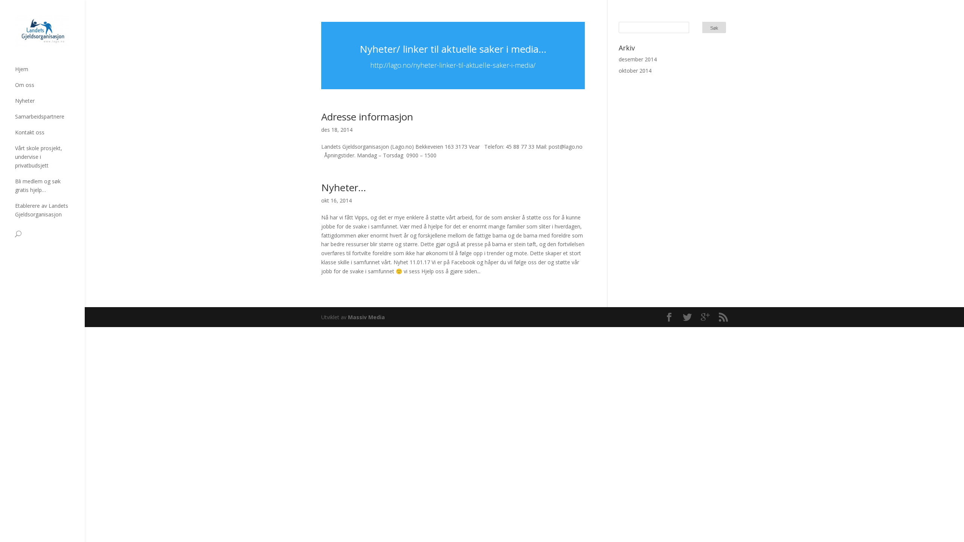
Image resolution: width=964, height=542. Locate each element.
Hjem (21, 69)
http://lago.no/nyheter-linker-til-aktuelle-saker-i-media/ (452, 65)
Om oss (24, 84)
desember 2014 (638, 59)
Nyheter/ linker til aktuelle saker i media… (453, 49)
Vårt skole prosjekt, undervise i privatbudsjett (38, 157)
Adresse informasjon (367, 116)
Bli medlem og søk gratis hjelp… (38, 185)
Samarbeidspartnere (39, 116)
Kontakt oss (29, 132)
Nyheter (25, 100)
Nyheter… (343, 187)
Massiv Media (366, 317)
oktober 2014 (635, 70)
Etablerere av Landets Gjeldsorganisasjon (41, 210)
